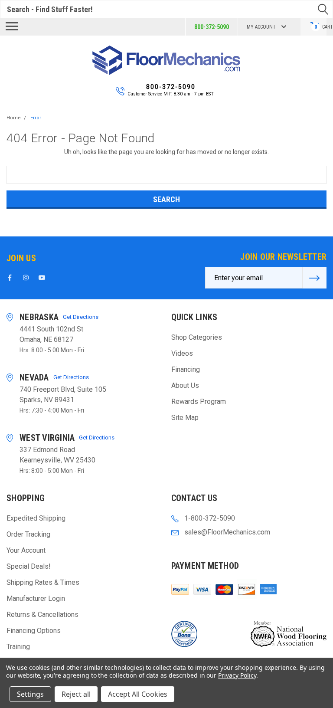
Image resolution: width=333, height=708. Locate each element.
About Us (185, 385)
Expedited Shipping (36, 518)
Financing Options (34, 630)
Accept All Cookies (137, 694)
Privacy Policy (237, 675)
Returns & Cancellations (42, 614)
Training (18, 646)
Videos (182, 353)
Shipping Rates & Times (43, 582)
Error (35, 118)
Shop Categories (196, 337)
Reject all (76, 694)
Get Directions (80, 317)
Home (14, 118)
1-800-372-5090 (209, 518)
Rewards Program (198, 401)
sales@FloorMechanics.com (227, 532)
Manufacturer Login (36, 598)
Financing (185, 369)
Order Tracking (28, 534)
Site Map (185, 417)
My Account (261, 27)
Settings (30, 694)
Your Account (26, 550)
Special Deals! (29, 566)
